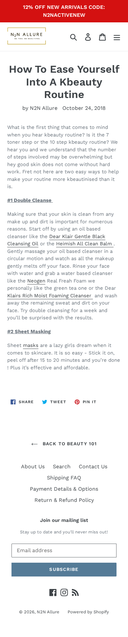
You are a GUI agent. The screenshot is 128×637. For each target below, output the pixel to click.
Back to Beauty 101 (69, 443)
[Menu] (117, 36)
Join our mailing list (64, 520)
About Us (33, 466)
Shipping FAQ (64, 478)
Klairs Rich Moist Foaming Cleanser (50, 296)
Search (62, 466)
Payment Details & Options (64, 489)
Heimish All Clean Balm (85, 244)
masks (30, 345)
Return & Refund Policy (64, 500)
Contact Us (93, 466)
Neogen (36, 281)
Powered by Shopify (88, 611)
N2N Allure (48, 611)
